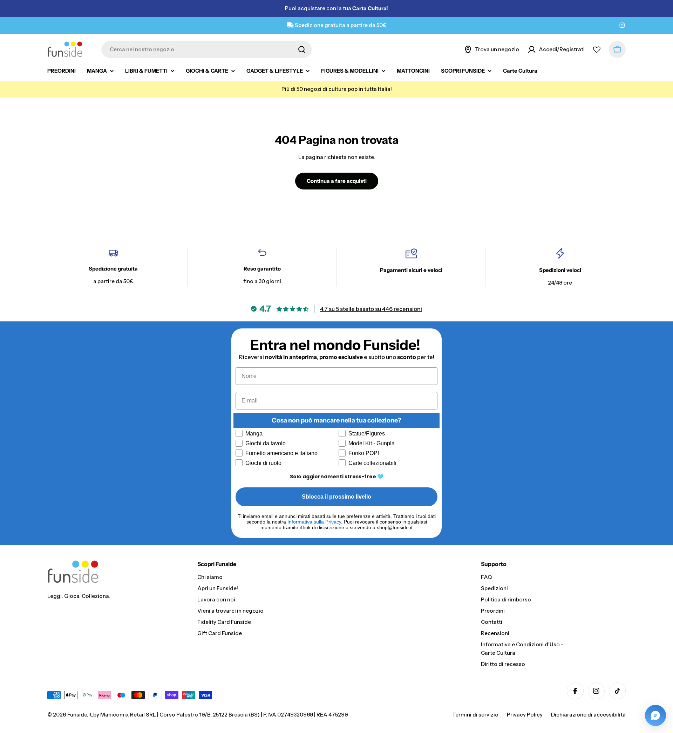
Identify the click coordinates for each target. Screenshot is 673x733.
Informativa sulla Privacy (314, 522)
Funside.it (79, 714)
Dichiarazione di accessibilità (588, 714)
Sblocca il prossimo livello (336, 497)
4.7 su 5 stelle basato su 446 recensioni (371, 308)
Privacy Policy (525, 714)
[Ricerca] (302, 49)
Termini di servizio (475, 714)
